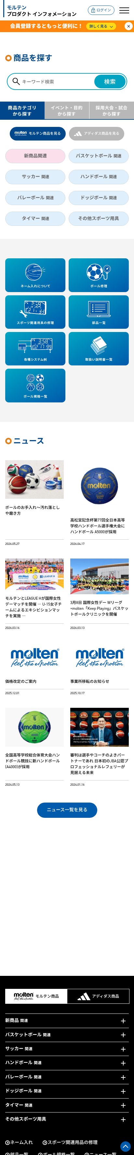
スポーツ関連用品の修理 (72, 1142)
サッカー (35, 177)
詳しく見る (98, 26)
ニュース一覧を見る (67, 810)
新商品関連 (35, 156)
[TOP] (125, 1146)
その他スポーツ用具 (98, 218)
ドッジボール (98, 198)
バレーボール (35, 198)
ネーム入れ (21, 1142)
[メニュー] (124, 10)
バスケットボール (98, 156)
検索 (110, 82)
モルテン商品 (47, 996)
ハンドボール (98, 177)
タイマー (35, 218)
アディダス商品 (105, 996)
